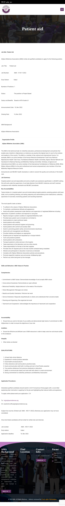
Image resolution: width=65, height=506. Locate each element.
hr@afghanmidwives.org (11, 400)
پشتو (7, 2)
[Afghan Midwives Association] (6, 9)
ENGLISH (3, 2)
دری (11, 2)
